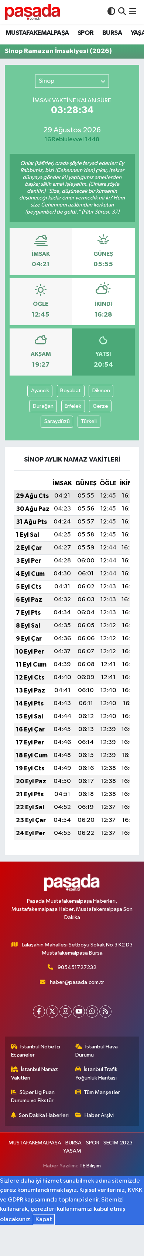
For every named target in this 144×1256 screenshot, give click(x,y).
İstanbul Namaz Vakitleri (34, 1073)
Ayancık (40, 390)
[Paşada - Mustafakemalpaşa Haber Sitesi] (32, 11)
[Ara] (122, 12)
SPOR (86, 33)
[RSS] (105, 1011)
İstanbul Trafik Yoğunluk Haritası (96, 1073)
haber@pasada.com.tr (77, 982)
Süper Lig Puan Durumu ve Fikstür (33, 1096)
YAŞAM (72, 1151)
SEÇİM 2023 (118, 1143)
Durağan (43, 406)
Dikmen (101, 390)
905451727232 (77, 967)
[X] (52, 1011)
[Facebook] (39, 1011)
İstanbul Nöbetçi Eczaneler (36, 1051)
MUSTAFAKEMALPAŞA (37, 33)
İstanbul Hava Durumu (96, 1051)
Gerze (100, 406)
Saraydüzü (57, 421)
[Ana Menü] (132, 12)
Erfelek (73, 406)
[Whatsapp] (92, 1011)
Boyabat (70, 390)
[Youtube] (79, 1011)
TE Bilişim (90, 1166)
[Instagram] (65, 1011)
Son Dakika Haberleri (44, 1115)
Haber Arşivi (99, 1115)
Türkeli (89, 421)
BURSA (112, 33)
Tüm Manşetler (102, 1092)
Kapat (43, 1219)
